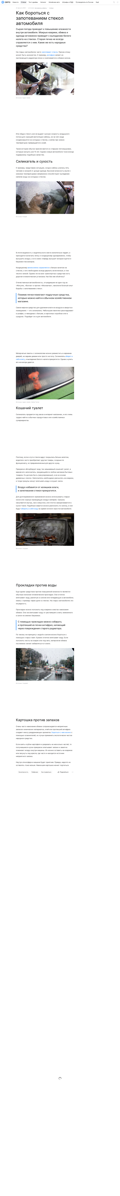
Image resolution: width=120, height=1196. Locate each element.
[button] (45, 79)
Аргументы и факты (41, 8)
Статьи (51, 8)
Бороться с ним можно (61, 732)
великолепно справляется (38, 268)
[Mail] (3, 2)
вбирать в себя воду (29, 509)
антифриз (51, 55)
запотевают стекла (50, 52)
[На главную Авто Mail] (7, 2)
